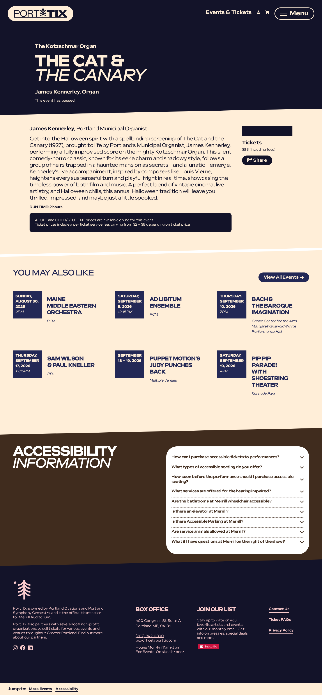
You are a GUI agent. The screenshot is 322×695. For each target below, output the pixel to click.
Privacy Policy (281, 630)
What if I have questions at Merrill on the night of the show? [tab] (228, 542)
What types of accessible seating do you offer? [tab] (217, 467)
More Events (40, 689)
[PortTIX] (21, 598)
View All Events (281, 277)
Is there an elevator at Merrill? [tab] (200, 512)
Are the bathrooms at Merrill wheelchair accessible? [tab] (221, 502)
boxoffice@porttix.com (156, 640)
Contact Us (279, 609)
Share (262, 160)
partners (38, 637)
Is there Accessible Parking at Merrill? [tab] (207, 522)
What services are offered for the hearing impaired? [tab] (221, 491)
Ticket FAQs (280, 620)
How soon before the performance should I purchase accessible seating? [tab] (233, 479)
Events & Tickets (229, 12)
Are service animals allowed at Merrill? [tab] (208, 532)
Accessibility (66, 689)
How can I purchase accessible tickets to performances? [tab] (225, 457)
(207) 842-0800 (150, 636)
